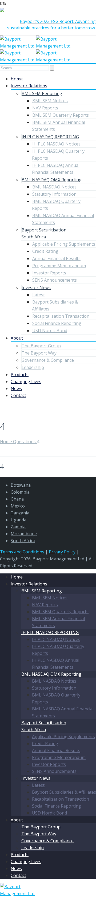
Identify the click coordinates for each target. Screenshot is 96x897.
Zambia (18, 527)
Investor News (36, 287)
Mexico (18, 506)
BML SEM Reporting (42, 93)
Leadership (33, 367)
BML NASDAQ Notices (54, 187)
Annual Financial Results (56, 258)
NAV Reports (45, 108)
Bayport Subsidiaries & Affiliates (64, 792)
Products (20, 374)
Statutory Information (54, 194)
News (16, 388)
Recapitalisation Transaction (60, 316)
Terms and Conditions (22, 552)
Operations (25, 441)
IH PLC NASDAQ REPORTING (50, 137)
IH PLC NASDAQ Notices (56, 144)
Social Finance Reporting (56, 323)
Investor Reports (49, 273)
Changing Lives (26, 381)
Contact (18, 395)
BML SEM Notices (50, 101)
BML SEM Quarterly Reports (60, 115)
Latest (38, 295)
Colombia (20, 492)
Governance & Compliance (48, 360)
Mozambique (24, 534)
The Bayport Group (41, 346)
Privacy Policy (62, 552)
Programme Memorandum (59, 266)
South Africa (23, 541)
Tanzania (20, 513)
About (17, 338)
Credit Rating (45, 251)
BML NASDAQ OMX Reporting (52, 180)
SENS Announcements (54, 280)
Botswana (21, 485)
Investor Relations (29, 86)
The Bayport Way (39, 353)
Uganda (18, 520)
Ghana (17, 499)
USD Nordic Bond (49, 330)
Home (17, 79)
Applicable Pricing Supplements (63, 244)
